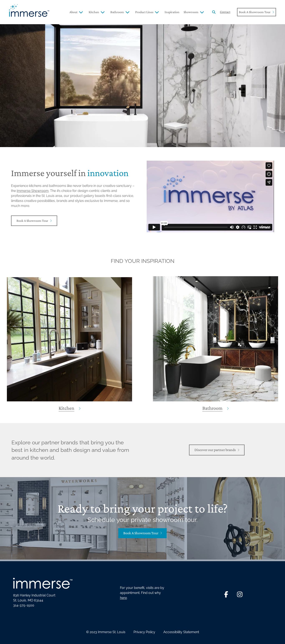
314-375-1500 (23, 605)
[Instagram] (239, 594)
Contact (225, 12)
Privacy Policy (144, 632)
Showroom (191, 12)
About (73, 12)
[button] (214, 12)
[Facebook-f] (226, 594)
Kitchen (94, 12)
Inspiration (172, 12)
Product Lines (144, 12)
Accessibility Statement (181, 632)
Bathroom (117, 12)
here (123, 598)
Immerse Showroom (33, 191)
